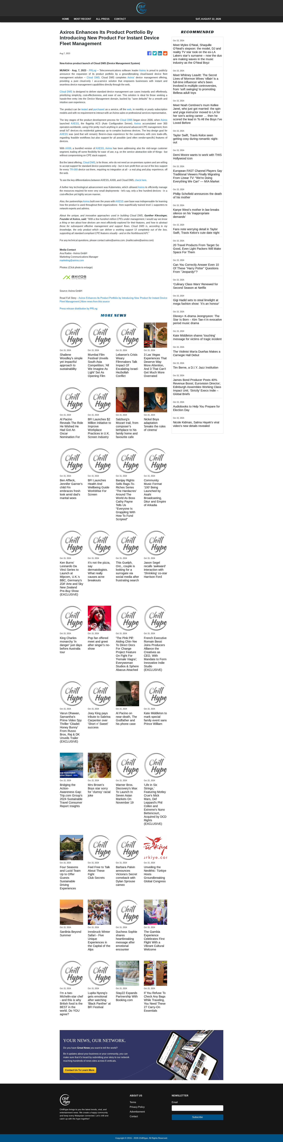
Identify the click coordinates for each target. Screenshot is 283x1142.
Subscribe (197, 1117)
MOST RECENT (82, 19)
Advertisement (137, 1111)
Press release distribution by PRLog (78, 308)
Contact (134, 1116)
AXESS (75, 123)
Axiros (142, 70)
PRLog (92, 70)
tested (84, 109)
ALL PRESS (103, 19)
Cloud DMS (93, 77)
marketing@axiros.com (72, 260)
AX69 (68, 148)
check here (140, 180)
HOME (65, 19)
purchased (98, 109)
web (129, 109)
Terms (133, 1102)
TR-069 (74, 169)
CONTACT (120, 19)
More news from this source (95, 301)
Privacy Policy (137, 1107)
